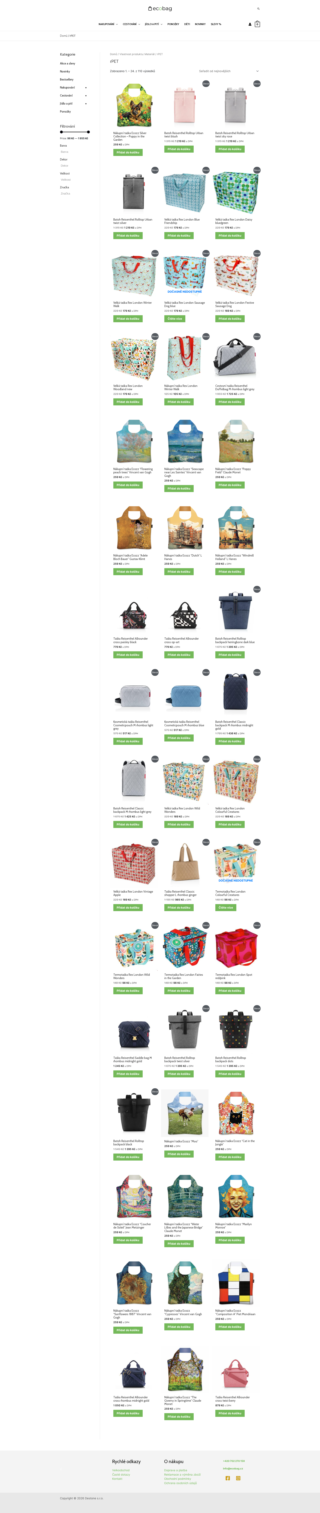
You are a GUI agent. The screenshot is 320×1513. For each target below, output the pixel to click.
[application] (116, 24)
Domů (64, 35)
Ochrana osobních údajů (180, 1483)
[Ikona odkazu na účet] (250, 24)
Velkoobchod (121, 1470)
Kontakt (117, 1478)
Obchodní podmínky (177, 1478)
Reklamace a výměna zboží (182, 1474)
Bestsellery (67, 79)
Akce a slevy (67, 63)
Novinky (65, 71)
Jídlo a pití (73, 104)
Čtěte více (175, 318)
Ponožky (65, 111)
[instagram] (239, 1478)
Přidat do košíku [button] (128, 152)
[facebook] (228, 1478)
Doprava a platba (175, 1470)
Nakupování (73, 87)
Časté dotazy (121, 1474)
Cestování (73, 95)
